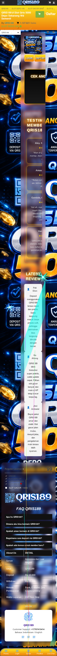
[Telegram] (28, 637)
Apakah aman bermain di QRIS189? (22, 531)
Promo (6, 654)
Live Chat (51, 654)
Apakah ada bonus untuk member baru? (25, 545)
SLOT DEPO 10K (18, 8)
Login (17, 654)
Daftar (28, 654)
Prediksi (40, 654)
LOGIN (29, 58)
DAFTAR (40, 58)
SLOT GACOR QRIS (35, 8)
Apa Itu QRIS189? (14, 516)
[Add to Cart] (40, 14)
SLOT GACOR (20, 488)
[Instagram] (34, 637)
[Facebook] (23, 637)
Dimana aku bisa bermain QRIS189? (23, 524)
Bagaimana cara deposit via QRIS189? (24, 538)
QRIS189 (4, 8)
